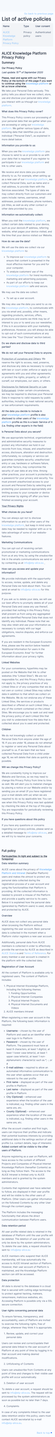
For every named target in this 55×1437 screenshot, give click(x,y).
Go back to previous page (38, 13)
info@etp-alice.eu (34, 562)
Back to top (44, 1432)
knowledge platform (37, 83)
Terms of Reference (35, 953)
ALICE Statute (9, 953)
